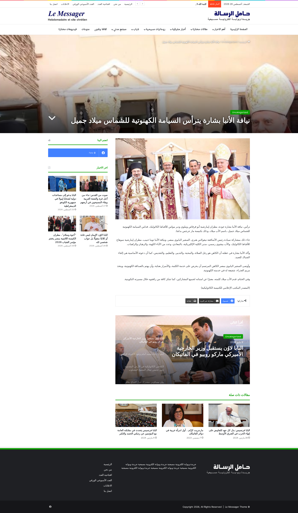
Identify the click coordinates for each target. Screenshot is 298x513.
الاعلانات (65, 4)
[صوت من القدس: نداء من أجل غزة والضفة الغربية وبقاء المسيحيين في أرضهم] (94, 184)
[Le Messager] (149, 16)
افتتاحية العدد (104, 4)
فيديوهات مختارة (67, 29)
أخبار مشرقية (179, 29)
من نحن (117, 4)
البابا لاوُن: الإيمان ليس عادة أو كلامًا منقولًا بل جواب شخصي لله (94, 238)
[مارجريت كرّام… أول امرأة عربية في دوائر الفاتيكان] (182, 415)
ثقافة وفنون (100, 29)
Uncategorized (229, 41)
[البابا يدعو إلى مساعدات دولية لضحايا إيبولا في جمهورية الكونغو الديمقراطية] (62, 184)
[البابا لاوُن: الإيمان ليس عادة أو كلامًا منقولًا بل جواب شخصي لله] (94, 223)
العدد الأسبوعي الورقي (83, 4)
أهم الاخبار (219, 29)
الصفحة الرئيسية (238, 29)
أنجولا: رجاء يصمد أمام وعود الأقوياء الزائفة (213, 351)
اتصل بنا (54, 4)
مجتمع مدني (119, 29)
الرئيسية (128, 4)
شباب (136, 29)
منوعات (86, 29)
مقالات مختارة (200, 29)
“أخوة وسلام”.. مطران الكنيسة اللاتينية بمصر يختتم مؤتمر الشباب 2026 (62, 238)
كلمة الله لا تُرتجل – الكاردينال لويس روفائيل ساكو (183, 4)
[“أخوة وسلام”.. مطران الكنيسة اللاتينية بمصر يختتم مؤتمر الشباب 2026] (62, 223)
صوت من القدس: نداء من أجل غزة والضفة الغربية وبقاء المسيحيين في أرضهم (94, 198)
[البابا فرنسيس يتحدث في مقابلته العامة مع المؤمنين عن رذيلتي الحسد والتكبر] (136, 415)
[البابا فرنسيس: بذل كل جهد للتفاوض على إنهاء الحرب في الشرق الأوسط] (229, 415)
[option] (182, 349)
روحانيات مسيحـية (155, 29)
